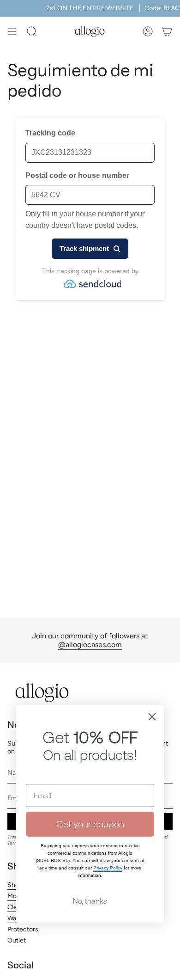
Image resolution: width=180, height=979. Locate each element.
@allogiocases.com (90, 644)
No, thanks (90, 901)
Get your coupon (90, 824)
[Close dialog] (152, 717)
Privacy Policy (107, 867)
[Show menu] (12, 31)
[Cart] (167, 31)
